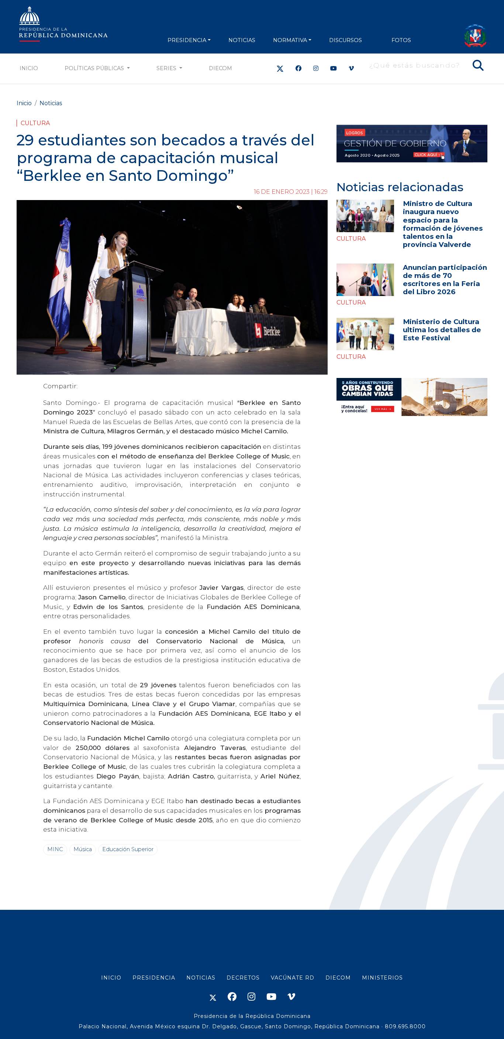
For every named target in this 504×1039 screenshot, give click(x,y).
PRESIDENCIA (187, 40)
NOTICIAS (241, 40)
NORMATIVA (290, 40)
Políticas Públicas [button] (95, 68)
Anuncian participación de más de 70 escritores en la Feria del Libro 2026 (445, 279)
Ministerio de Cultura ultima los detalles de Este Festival (442, 329)
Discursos (345, 40)
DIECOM (220, 68)
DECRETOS (243, 977)
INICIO (111, 977)
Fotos (401, 40)
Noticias (50, 103)
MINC (55, 849)
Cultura (35, 123)
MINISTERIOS (382, 977)
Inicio (29, 68)
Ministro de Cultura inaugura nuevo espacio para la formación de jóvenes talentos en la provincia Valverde (443, 223)
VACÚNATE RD (292, 977)
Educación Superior (127, 849)
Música (82, 849)
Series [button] (167, 68)
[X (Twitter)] (280, 68)
